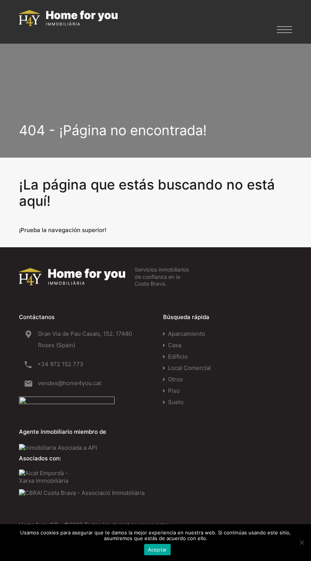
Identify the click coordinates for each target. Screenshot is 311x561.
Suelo (176, 402)
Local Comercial (189, 367)
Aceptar (157, 550)
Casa (174, 345)
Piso (174, 390)
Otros (175, 379)
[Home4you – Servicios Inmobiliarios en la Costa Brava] (68, 22)
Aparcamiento (186, 333)
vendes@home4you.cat (69, 383)
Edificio (178, 356)
